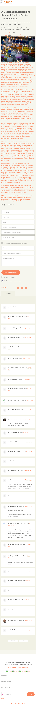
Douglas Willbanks (15, 555)
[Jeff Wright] (4, 600)
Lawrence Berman (15, 367)
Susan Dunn (13, 379)
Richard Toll (13, 432)
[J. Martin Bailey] (4, 524)
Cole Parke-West (15, 400)
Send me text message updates (12, 281)
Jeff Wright (13, 599)
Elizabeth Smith (15, 590)
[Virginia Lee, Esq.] (4, 347)
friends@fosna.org (23, 667)
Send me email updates (10, 277)
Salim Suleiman (14, 442)
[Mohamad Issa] (4, 338)
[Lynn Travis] (4, 359)
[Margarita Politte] (4, 609)
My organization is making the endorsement (15, 243)
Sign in (3, 698)
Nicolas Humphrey (15, 544)
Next (23, 640)
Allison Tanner (14, 580)
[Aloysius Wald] (4, 571)
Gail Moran (13, 461)
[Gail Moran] (4, 461)
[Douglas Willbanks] (4, 556)
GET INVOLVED (6, 681)
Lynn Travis (13, 358)
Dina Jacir (13, 307)
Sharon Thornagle (15, 316)
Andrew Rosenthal (15, 495)
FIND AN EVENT (6, 687)
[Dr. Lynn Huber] (4, 480)
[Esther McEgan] (4, 471)
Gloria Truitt (14, 630)
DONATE (4, 676)
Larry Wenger (14, 328)
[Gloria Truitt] (4, 630)
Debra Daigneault (15, 388)
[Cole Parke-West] (4, 400)
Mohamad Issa (14, 337)
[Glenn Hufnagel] (4, 452)
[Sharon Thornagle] (4, 317)
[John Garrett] (4, 419)
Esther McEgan (14, 470)
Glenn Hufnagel (15, 451)
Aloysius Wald (14, 571)
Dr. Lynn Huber (14, 480)
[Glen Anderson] (4, 507)
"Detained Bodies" (8, 32)
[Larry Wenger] (4, 328)
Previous (13, 640)
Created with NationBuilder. (18, 703)
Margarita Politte (15, 609)
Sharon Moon (14, 409)
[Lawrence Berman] (4, 368)
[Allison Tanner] (4, 581)
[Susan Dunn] (4, 380)
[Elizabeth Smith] (4, 590)
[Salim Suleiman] (4, 442)
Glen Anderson (14, 506)
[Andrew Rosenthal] (4, 495)
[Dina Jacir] (4, 307)
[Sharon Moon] (4, 410)
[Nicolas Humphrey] (4, 545)
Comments (8, 293)
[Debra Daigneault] (4, 389)
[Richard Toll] (4, 433)
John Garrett (14, 419)
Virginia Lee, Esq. (15, 347)
